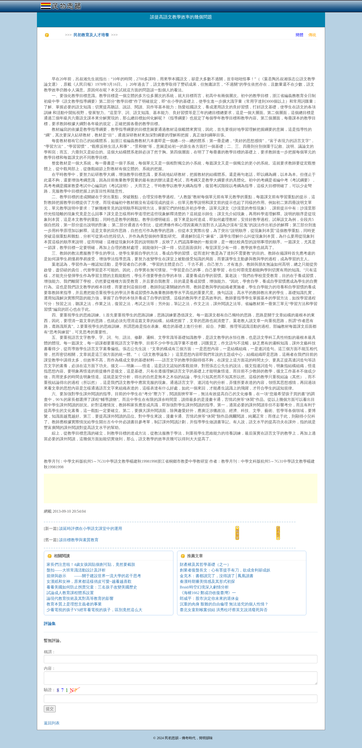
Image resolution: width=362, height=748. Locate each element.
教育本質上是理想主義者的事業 (74, 604)
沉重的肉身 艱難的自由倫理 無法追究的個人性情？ (224, 604)
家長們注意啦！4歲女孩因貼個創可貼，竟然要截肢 (91, 564)
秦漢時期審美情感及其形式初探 (207, 581)
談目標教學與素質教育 (79, 540)
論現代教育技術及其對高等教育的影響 (80, 598)
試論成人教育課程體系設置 (70, 593)
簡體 (299, 35)
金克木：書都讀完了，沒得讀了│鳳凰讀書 (216, 576)
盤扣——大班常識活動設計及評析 (76, 570)
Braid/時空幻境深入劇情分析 (204, 587)
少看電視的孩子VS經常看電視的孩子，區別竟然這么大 (94, 610)
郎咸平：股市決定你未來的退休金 (209, 598)
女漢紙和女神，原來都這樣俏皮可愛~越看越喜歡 (89, 581)
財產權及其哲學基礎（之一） (205, 564)
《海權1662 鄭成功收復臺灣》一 (208, 593)
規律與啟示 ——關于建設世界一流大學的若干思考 (94, 576)
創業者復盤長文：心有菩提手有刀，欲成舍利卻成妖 (225, 570)
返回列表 (52, 723)
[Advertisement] (133, 54)
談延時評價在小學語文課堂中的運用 (90, 528)
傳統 (312, 35)
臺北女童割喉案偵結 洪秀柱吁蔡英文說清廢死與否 (223, 610)
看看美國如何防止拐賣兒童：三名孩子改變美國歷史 (92, 587)
